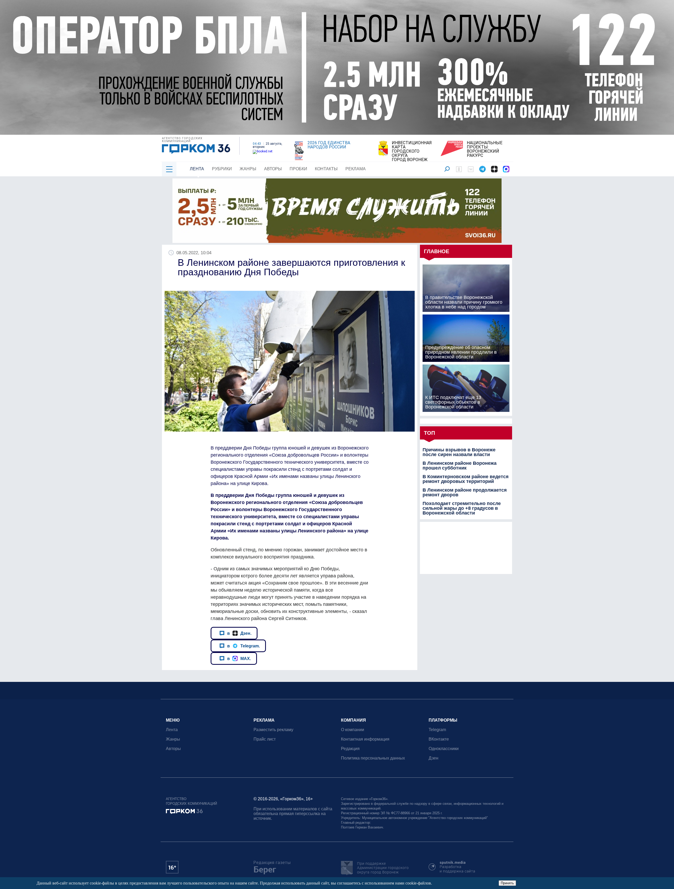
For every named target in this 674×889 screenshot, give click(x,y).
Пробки (298, 169)
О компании (352, 729)
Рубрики (222, 169)
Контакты (326, 169)
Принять (507, 883)
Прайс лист (265, 739)
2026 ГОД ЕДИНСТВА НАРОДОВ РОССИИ (329, 145)
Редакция (350, 748)
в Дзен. (239, 633)
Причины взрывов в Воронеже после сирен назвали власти (459, 452)
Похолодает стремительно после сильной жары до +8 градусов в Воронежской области (462, 508)
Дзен (433, 758)
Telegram (437, 729)
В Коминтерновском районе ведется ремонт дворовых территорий (466, 479)
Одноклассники (444, 748)
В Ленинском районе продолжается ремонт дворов (465, 492)
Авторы (273, 169)
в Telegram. (243, 645)
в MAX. (239, 658)
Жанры (248, 169)
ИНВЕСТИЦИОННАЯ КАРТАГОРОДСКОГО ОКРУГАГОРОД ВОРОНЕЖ (412, 151)
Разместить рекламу (273, 729)
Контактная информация (365, 739)
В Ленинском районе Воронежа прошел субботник (460, 465)
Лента (197, 169)
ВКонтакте (439, 739)
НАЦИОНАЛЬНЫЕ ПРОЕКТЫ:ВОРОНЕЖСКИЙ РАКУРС (484, 149)
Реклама (355, 169)
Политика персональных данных (373, 758)
